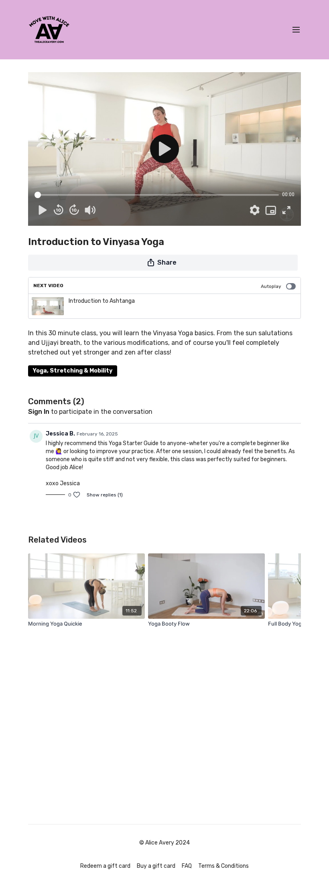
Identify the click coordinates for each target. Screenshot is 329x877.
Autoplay (271, 286)
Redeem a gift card (105, 866)
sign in (38, 411)
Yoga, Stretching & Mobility (72, 370)
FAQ (187, 866)
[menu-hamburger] (296, 30)
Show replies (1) (105, 495)
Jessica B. (60, 433)
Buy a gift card (156, 866)
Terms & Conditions (223, 866)
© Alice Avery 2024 (164, 843)
